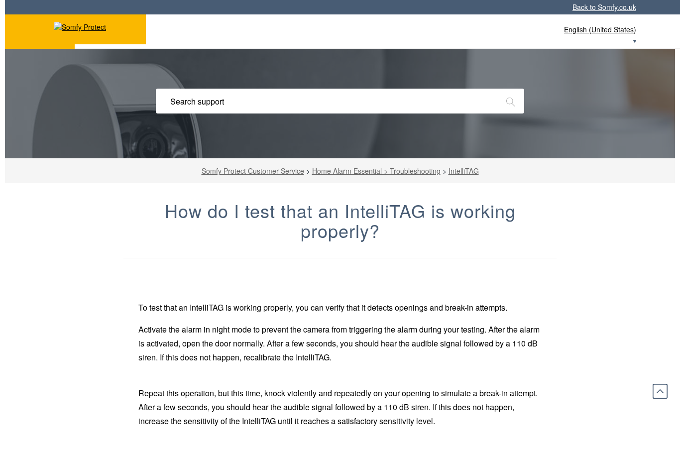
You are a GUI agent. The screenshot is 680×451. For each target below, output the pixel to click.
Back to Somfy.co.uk (604, 7)
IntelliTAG (464, 171)
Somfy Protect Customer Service (253, 171)
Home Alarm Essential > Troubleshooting (376, 171)
